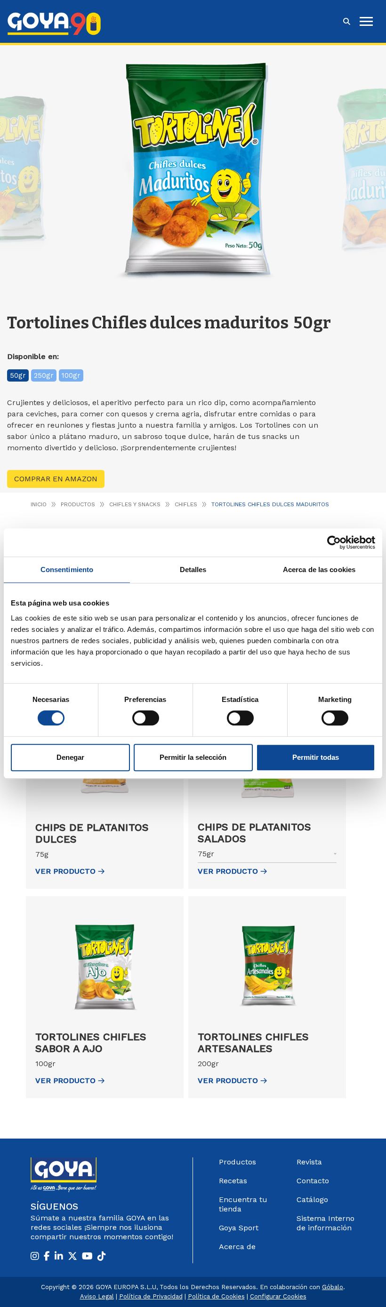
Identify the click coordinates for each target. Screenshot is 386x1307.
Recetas (233, 1180)
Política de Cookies (216, 1296)
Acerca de (237, 1246)
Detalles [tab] (193, 570)
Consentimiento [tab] (66, 570)
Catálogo (312, 1199)
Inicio (39, 504)
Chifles (186, 504)
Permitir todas (315, 757)
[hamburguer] (366, 21)
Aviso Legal (97, 1296)
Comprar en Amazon (55, 478)
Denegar (70, 757)
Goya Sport (238, 1227)
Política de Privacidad (151, 1296)
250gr (44, 375)
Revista (309, 1161)
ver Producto (65, 871)
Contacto (313, 1180)
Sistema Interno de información (325, 1223)
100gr (71, 375)
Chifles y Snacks (135, 504)
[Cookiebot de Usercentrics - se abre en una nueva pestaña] (334, 542)
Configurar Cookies (278, 1296)
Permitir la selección (193, 757)
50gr (18, 375)
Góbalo (332, 1287)
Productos (78, 504)
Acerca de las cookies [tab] (319, 570)
